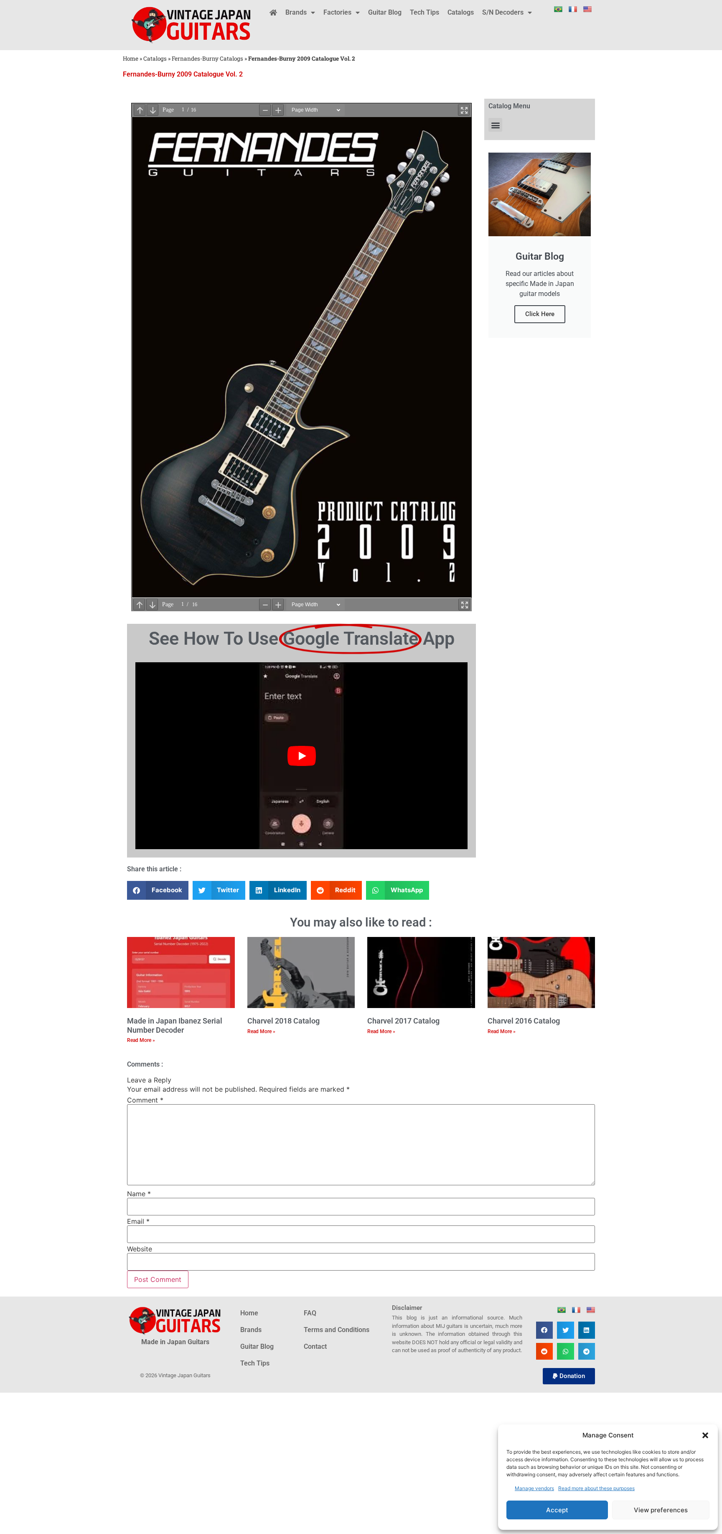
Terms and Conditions (336, 1330)
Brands (296, 12)
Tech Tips (424, 12)
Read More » (141, 1040)
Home (130, 58)
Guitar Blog (385, 12)
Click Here (539, 314)
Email (138, 1221)
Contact (315, 1346)
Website (139, 1249)
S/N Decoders (503, 12)
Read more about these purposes (596, 1488)
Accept (557, 1510)
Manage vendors (534, 1488)
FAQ (310, 1313)
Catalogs (460, 12)
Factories (337, 12)
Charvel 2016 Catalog (524, 1020)
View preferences (661, 1510)
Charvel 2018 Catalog (283, 1020)
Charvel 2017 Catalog (403, 1020)
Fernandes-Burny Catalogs (207, 58)
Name (139, 1193)
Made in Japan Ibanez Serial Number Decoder (174, 1025)
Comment (145, 1100)
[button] (705, 1435)
